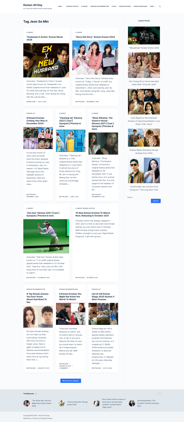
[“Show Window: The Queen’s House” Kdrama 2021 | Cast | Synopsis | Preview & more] (103, 143)
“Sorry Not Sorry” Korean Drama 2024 (95, 37)
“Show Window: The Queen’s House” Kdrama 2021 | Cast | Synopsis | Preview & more (103, 123)
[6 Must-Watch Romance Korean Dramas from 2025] (144, 138)
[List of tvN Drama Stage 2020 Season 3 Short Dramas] (103, 314)
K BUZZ (114, 6)
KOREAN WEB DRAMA (140, 6)
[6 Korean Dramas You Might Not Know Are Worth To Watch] (71, 314)
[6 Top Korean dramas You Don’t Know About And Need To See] (38, 317)
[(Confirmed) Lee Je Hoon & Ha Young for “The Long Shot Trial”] (144, 170)
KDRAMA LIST (31, 113)
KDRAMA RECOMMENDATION (100, 6)
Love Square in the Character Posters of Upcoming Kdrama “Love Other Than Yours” (144, 121)
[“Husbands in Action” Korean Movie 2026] (46, 60)
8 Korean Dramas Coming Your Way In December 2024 (37, 121)
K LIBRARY (84, 6)
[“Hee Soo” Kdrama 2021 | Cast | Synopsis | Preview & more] (46, 236)
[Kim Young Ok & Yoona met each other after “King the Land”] (144, 65)
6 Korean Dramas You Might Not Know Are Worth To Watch (70, 297)
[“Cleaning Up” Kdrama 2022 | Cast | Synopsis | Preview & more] (71, 141)
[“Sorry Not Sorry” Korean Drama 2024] (95, 57)
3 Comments (63, 368)
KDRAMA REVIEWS (125, 6)
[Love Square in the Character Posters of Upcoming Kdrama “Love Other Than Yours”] (144, 101)
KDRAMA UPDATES (72, 6)
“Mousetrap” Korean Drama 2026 (144, 48)
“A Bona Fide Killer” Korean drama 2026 (77, 403)
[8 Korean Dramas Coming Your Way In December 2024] (38, 138)
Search (130, 197)
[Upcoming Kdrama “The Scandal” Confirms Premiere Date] (132, 403)
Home (60, 6)
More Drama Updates (71, 381)
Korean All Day (32, 5)
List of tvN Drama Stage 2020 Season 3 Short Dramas (103, 297)
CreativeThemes (46, 418)
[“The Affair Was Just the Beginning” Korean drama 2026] (26, 403)
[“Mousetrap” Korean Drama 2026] (144, 36)
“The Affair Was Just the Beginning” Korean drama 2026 (41, 403)
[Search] (160, 6)
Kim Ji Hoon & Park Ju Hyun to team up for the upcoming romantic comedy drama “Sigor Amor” (113, 403)
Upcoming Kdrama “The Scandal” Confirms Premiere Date (148, 403)
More (152, 6)
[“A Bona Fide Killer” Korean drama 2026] (61, 403)
